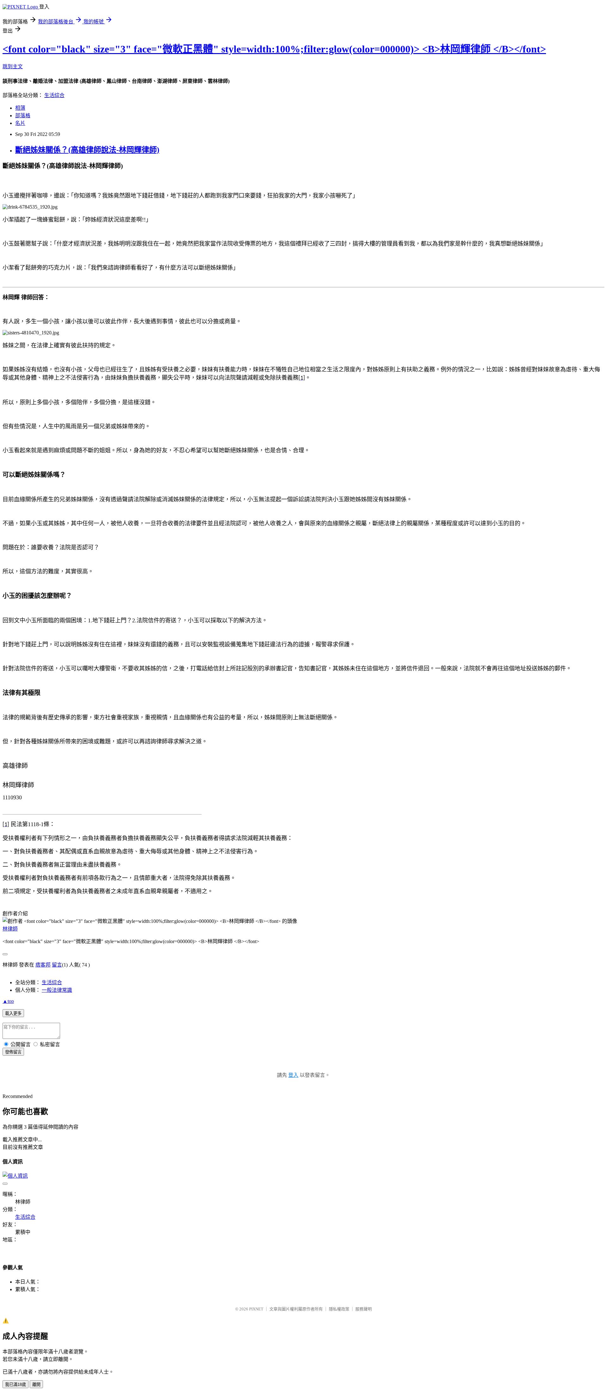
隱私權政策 (339, 1309)
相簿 (20, 108)
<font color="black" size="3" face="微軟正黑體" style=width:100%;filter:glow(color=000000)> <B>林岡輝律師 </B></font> (274, 49)
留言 (57, 964)
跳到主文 (13, 66)
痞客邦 (43, 964)
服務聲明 (363, 1309)
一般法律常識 (57, 990)
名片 (20, 123)
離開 (36, 1384)
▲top (8, 1001)
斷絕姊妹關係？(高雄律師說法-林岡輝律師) (87, 150)
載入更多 (13, 1013)
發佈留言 (13, 1052)
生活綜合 (54, 95)
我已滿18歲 (15, 1384)
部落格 (22, 115)
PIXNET (256, 1309)
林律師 (10, 928)
